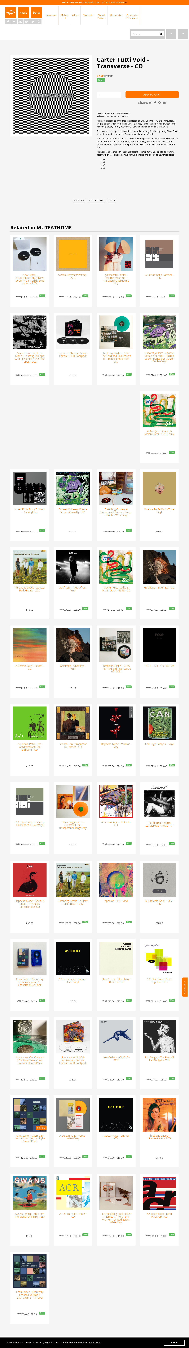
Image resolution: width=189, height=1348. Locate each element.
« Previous (79, 200)
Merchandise (116, 15)
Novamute (88, 15)
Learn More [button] (95, 1342)
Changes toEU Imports (132, 16)
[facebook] (8, 21)
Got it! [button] (174, 1342)
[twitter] (33, 21)
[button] (183, 34)
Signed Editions (101, 16)
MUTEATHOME (96, 200)
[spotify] (27, 21)
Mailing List (64, 16)
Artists (75, 15)
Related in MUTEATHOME (41, 227)
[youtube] (38, 21)
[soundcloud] (20, 21)
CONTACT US (184, 987)
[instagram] (14, 21)
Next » (112, 200)
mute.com (51, 15)
